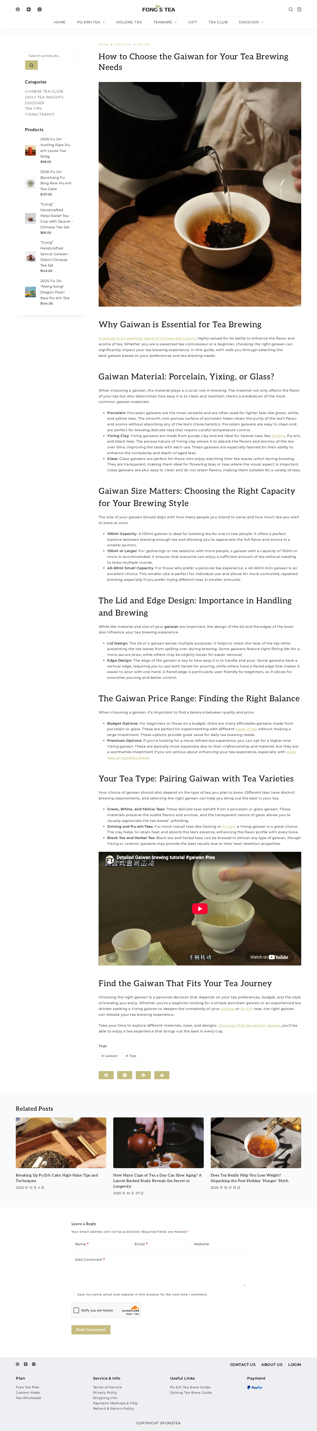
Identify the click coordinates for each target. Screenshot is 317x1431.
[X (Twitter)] (124, 1075)
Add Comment (90, 1259)
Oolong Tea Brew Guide (191, 1392)
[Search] (291, 9)
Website (201, 1244)
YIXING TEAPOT (40, 114)
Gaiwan (109, 1056)
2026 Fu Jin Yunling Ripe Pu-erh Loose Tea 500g (55, 148)
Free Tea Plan (27, 1387)
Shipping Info (105, 1398)
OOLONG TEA (129, 22)
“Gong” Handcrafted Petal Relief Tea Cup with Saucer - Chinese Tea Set (56, 215)
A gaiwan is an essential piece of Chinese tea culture (147, 338)
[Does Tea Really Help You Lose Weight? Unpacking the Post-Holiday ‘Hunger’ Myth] (256, 1142)
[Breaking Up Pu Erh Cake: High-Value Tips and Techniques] (61, 1142)
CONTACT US (243, 1364)
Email (141, 1244)
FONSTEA (172, 1423)
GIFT (192, 22)
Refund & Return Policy (113, 1408)
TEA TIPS (33, 109)
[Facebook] (106, 1075)
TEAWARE (163, 22)
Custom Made (28, 1392)
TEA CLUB (218, 22)
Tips (131, 1056)
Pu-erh (228, 826)
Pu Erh (247, 1008)
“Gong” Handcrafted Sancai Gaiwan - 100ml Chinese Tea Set (55, 254)
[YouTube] (29, 9)
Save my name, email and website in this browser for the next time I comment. (142, 1294)
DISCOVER (249, 22)
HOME (60, 22)
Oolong (278, 436)
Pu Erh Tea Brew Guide (190, 1387)
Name (82, 1244)
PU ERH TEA (88, 22)
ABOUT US (271, 1364)
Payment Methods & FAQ (115, 1403)
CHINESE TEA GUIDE (44, 91)
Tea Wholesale (28, 1398)
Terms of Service (107, 1387)
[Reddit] (161, 1075)
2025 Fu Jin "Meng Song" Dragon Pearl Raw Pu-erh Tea (54, 289)
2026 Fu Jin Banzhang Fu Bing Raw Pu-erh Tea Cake (56, 180)
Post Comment (91, 1329)
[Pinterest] (18, 9)
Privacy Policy (105, 1392)
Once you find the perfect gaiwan (249, 1025)
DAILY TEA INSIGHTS (44, 97)
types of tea (246, 729)
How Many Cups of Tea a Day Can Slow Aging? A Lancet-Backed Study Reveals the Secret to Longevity (157, 1181)
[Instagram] (40, 9)
